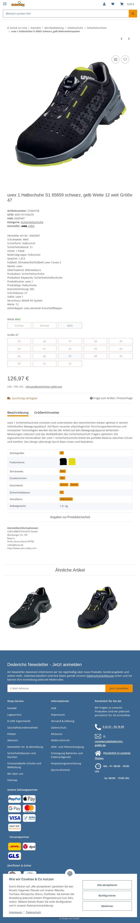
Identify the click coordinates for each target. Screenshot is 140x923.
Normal (48, 325)
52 (71, 363)
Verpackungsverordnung (66, 763)
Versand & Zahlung (62, 721)
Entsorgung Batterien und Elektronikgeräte (67, 755)
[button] (104, 4)
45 (20, 356)
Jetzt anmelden (119, 688)
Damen (74, 484)
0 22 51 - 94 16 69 (113, 727)
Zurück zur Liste (18, 27)
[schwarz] (63, 461)
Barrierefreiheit (60, 770)
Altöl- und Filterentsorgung (67, 747)
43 (97, 348)
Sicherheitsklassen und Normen (21, 755)
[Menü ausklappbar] (5, 2)
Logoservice (14, 714)
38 (97, 341)
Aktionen (12, 740)
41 (46, 348)
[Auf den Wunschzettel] (125, 59)
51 (46, 363)
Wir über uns (15, 773)
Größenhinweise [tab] (46, 412)
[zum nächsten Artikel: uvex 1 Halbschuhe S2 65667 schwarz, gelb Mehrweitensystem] (129, 39)
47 (71, 356)
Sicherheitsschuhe (32, 222)
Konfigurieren (107, 895)
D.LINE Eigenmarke (18, 721)
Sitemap (12, 780)
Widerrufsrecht (60, 740)
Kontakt (12, 708)
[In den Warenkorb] (10, 51)
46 (46, 356)
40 (20, 348)
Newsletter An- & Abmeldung (25, 747)
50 (20, 363)
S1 (62, 492)
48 (97, 356)
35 (20, 341)
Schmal (23, 325)
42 (71, 348)
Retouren (56, 734)
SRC (62, 478)
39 (122, 341)
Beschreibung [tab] (17, 412)
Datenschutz (33, 912)
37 (71, 341)
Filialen (11, 734)
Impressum (15, 912)
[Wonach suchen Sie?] (133, 13)
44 (122, 348)
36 (46, 341)
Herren (64, 484)
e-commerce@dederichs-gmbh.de (109, 740)
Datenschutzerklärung (100, 675)
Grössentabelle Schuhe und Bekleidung (24, 765)
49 (122, 356)
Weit (72, 325)
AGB (53, 708)
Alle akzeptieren (107, 884)
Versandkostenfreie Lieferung (44, 386)
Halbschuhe (66, 499)
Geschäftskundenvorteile (22, 727)
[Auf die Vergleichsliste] (116, 59)
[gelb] (72, 461)
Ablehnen (107, 906)
